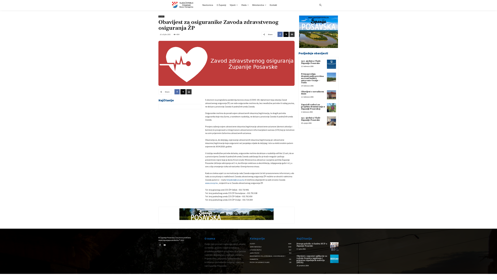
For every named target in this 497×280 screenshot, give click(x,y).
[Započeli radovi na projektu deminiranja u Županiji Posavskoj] (331, 107)
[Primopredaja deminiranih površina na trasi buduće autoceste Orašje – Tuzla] (331, 77)
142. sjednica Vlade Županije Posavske (311, 62)
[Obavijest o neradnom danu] (331, 94)
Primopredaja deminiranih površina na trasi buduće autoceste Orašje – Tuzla (312, 78)
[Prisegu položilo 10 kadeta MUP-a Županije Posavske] (334, 246)
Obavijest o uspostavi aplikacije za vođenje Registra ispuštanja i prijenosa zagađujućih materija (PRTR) (312, 259)
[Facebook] (280, 34)
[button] (320, 5)
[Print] (292, 34)
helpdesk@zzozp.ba (235, 179)
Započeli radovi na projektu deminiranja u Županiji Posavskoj (313, 106)
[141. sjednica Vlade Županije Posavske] (331, 120)
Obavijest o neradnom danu (312, 92)
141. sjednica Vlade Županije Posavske (310, 119)
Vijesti (161, 16)
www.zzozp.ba (211, 183)
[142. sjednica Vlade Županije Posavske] (331, 64)
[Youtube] (164, 245)
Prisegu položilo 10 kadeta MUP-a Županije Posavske (312, 245)
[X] (286, 34)
